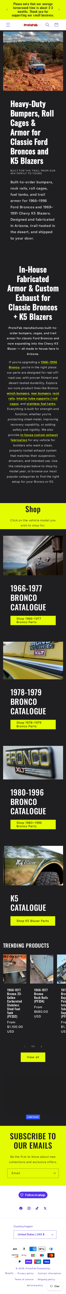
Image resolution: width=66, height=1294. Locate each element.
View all (33, 1057)
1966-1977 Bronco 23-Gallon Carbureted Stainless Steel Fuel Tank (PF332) (14, 1003)
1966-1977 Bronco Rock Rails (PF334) (41, 995)
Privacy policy (26, 1273)
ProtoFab (31, 1268)
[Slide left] (25, 1046)
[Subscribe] (54, 1173)
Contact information (49, 1273)
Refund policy (35, 1285)
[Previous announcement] (7, 10)
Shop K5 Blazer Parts (32, 921)
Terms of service (24, 1279)
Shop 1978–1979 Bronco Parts (28, 724)
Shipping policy (46, 1279)
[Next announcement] (59, 10)
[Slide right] (41, 1046)
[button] (8, 24)
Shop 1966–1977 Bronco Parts (28, 620)
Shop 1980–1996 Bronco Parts (29, 824)
